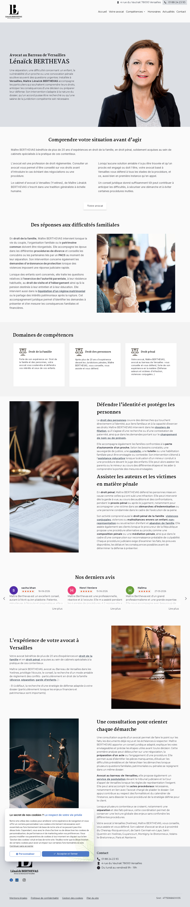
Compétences (134, 11)
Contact (181, 11)
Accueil (102, 11)
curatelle (135, 451)
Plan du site (93, 898)
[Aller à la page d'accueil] (14, 11)
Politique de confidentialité (45, 898)
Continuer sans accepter (21, 846)
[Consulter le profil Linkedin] (16, 879)
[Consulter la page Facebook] (11, 879)
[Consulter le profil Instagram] (24, 879)
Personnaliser (27, 854)
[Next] (185, 598)
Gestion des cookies (72, 898)
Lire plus (57, 608)
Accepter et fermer (67, 854)
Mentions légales (18, 898)
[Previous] (4, 598)
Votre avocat (116, 11)
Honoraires (154, 11)
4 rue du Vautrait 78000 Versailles (140, 2)
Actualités (168, 11)
